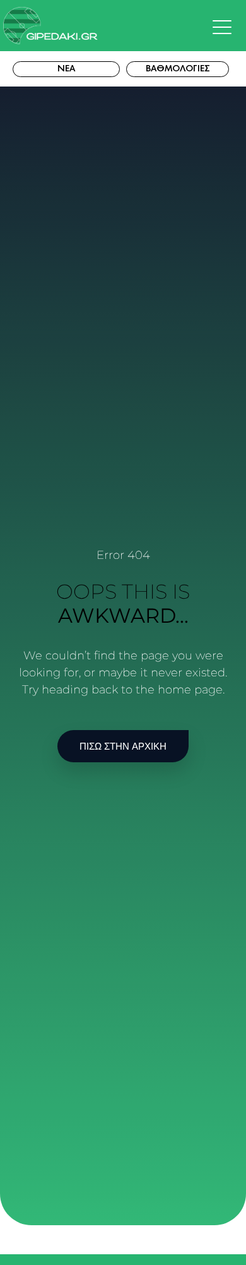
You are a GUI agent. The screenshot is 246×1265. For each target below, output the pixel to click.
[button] (225, 27)
